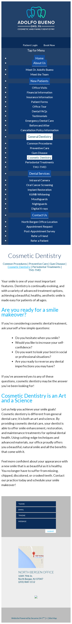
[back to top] (59, 618)
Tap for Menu (36, 50)
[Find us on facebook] (33, 40)
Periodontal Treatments (46, 266)
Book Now (49, 45)
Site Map (53, 618)
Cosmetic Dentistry (19, 266)
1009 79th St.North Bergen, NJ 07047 (36, 575)
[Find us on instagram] (38, 40)
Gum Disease (57, 263)
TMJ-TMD (34, 270)
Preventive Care (38, 263)
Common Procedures (15, 263)
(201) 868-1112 (26, 582)
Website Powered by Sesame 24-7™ (28, 618)
